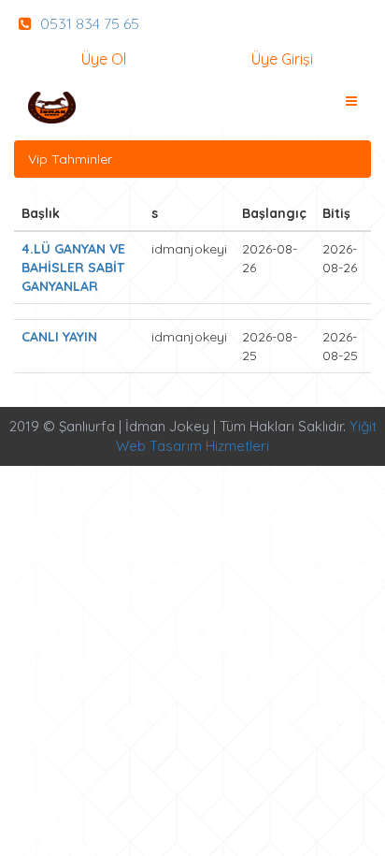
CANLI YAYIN (59, 336)
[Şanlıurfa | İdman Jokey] (52, 107)
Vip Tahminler (70, 159)
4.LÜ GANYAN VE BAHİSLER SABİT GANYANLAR (73, 267)
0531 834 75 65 (87, 23)
